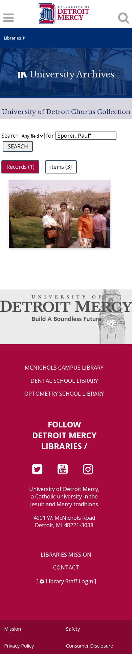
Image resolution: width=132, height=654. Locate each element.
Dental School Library (64, 381)
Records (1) (20, 166)
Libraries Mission (66, 555)
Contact (66, 567)
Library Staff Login (69, 581)
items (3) (61, 166)
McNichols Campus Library (64, 368)
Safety (73, 629)
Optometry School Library (64, 394)
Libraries (12, 38)
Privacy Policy (19, 646)
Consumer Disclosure (89, 646)
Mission (12, 629)
